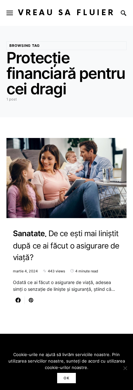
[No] (125, 368)
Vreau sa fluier (66, 12)
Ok (66, 378)
